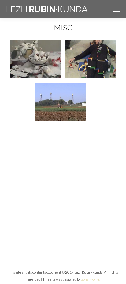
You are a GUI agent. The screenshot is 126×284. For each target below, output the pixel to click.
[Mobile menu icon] (116, 9)
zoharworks (90, 279)
